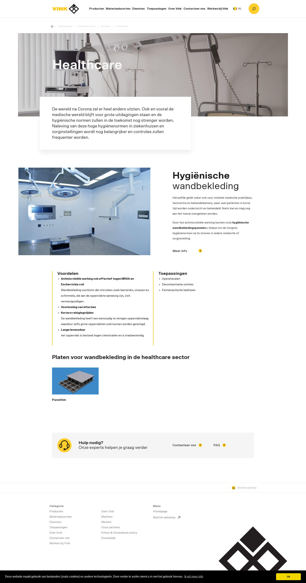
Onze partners (110, 527)
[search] (254, 8)
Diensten (138, 8)
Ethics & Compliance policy (119, 532)
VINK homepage (52, 26)
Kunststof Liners (86, 26)
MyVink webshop (247, 488)
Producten (96, 8)
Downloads (108, 538)
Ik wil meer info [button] (193, 576)
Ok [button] (288, 576)
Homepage (65, 9)
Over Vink (175, 8)
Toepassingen (156, 8)
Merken (106, 522)
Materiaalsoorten (118, 8)
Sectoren (106, 26)
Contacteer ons (194, 8)
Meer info (180, 251)
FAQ (217, 445)
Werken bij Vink (217, 8)
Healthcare (122, 26)
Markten (106, 516)
